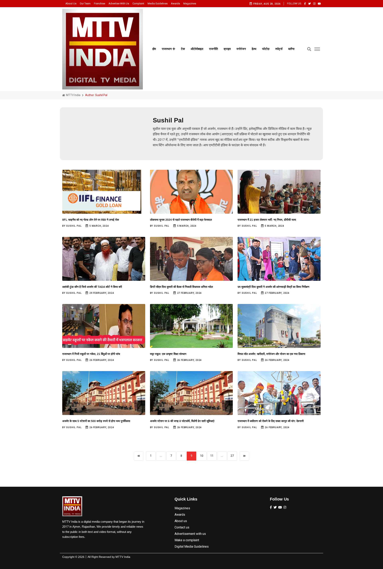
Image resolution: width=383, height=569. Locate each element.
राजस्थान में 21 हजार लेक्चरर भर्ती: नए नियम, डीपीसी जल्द (267, 219)
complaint (138, 3)
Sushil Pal (74, 225)
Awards (175, 3)
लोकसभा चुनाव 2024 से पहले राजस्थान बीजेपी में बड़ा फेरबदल (181, 219)
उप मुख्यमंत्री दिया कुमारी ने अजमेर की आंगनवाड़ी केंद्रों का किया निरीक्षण (273, 286)
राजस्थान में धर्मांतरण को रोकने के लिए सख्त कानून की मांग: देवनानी (271, 421)
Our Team (85, 3)
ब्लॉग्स (291, 49)
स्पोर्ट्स (278, 49)
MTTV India (72, 95)
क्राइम (227, 49)
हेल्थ (254, 49)
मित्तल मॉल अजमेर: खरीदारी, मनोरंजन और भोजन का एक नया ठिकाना (271, 354)
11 (211, 456)
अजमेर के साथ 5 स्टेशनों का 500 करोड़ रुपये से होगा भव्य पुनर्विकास (96, 421)
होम (154, 49)
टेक (183, 49)
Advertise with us (119, 3)
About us (70, 3)
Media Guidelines (158, 3)
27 (232, 456)
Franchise (99, 3)
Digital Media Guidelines (192, 546)
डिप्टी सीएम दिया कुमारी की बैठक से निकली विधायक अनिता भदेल (181, 286)
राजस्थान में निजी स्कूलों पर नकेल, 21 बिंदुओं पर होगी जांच (91, 354)
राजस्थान (167, 49)
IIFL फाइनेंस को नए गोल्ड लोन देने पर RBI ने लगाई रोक (90, 219)
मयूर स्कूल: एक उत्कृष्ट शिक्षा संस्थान (168, 354)
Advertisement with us (190, 534)
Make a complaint (187, 540)
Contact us (182, 527)
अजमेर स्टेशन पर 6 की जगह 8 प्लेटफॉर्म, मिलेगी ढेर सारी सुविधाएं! (182, 421)
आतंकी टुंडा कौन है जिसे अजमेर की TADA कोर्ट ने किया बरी (92, 286)
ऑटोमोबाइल (197, 49)
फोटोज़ (265, 49)
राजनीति (213, 49)
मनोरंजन (241, 49)
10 (201, 456)
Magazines (189, 3)
